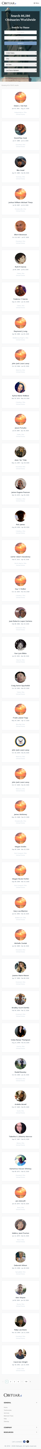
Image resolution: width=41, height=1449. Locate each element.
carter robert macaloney (20, 557)
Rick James (20, 524)
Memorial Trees (8, 1416)
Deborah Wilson (20, 1265)
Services (6, 1413)
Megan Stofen (20, 847)
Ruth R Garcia (20, 267)
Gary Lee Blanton (20, 911)
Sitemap (6, 1421)
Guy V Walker (20, 589)
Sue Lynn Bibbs (20, 653)
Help (5, 1418)
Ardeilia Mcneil (20, 1104)
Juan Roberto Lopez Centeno (20, 621)
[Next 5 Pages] (22, 1381)
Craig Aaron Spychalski (20, 685)
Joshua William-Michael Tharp (20, 202)
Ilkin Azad (20, 170)
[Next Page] (30, 1381)
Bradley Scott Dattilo (20, 1008)
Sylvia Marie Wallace (20, 396)
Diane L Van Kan (20, 106)
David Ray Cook (20, 138)
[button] (20, 1402)
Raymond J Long (20, 331)
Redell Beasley (20, 1072)
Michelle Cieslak (20, 943)
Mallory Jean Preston (20, 1233)
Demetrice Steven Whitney (20, 1169)
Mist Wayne (20, 1297)
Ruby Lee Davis (20, 1330)
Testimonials (7, 1410)
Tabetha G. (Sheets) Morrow (20, 1136)
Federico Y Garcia (20, 299)
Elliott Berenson (20, 235)
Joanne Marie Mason (20, 975)
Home (5, 1407)
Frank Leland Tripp (20, 718)
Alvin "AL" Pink (21, 460)
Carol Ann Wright (21, 1362)
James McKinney (20, 814)
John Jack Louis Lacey (20, 363)
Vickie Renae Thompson (20, 1040)
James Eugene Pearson (20, 492)
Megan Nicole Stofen (20, 879)
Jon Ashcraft (20, 1201)
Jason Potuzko (20, 428)
